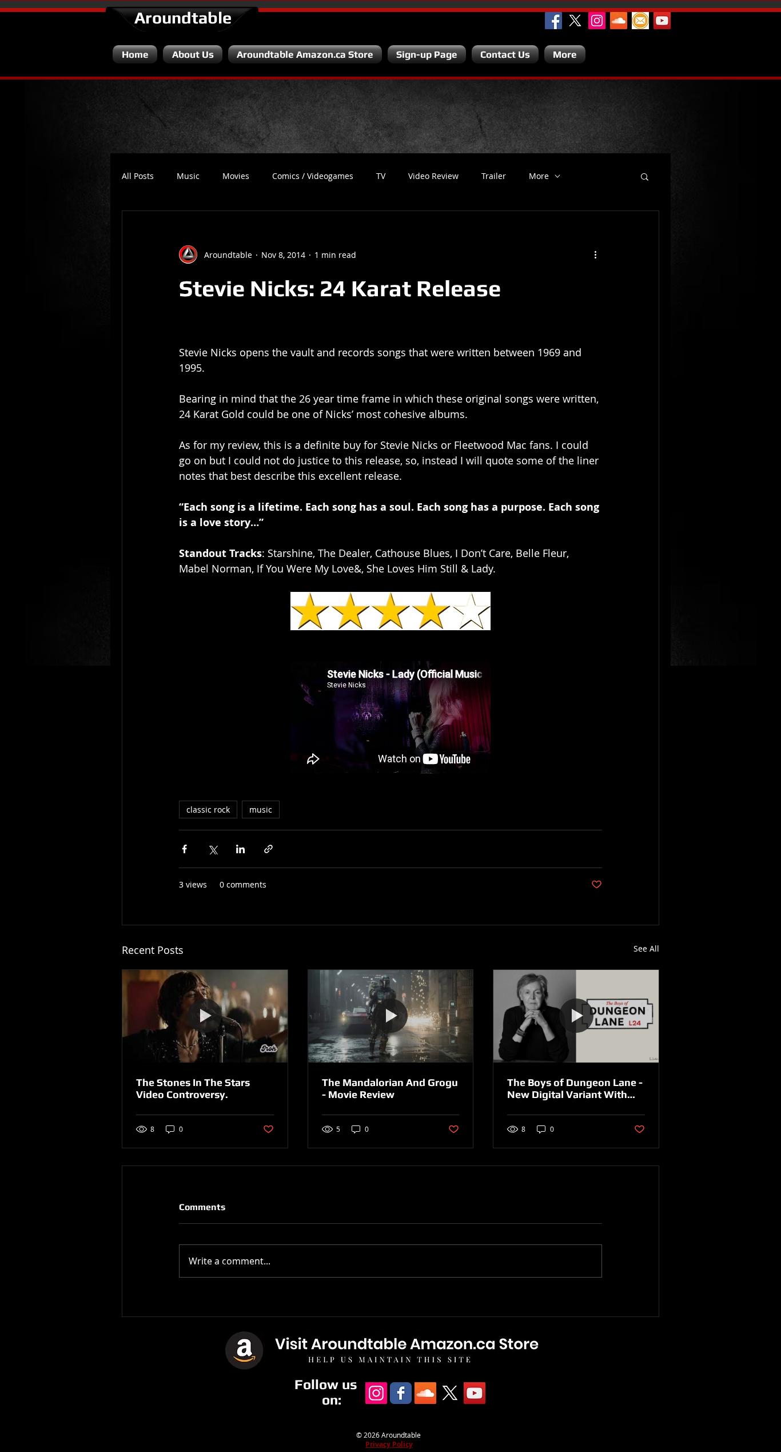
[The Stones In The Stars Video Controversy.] (205, 1016)
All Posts (138, 176)
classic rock (208, 809)
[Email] (640, 20)
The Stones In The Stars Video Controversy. (193, 1088)
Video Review (433, 176)
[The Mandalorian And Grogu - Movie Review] (390, 1016)
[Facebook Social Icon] (553, 20)
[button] (644, 176)
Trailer (493, 176)
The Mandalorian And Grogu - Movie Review (390, 1088)
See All (646, 948)
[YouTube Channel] (662, 20)
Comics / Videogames (312, 176)
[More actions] (595, 254)
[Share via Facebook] (184, 849)
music (260, 809)
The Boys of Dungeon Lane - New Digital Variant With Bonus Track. (575, 1088)
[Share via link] (268, 849)
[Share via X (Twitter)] (212, 849)
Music (188, 176)
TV (380, 176)
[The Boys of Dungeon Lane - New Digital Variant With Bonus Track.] (576, 1016)
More (539, 176)
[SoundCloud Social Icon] (618, 20)
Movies (235, 176)
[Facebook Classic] (401, 1393)
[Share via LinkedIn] (240, 849)
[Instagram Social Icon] (596, 20)
